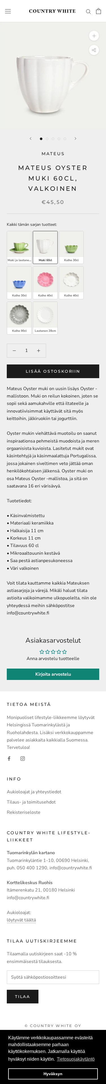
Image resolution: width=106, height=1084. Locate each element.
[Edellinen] (30, 138)
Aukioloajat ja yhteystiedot (34, 792)
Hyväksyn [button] (53, 1073)
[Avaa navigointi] (8, 11)
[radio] (19, 247)
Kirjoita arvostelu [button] (53, 674)
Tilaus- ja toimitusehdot (31, 802)
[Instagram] (22, 758)
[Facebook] (9, 758)
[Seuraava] (75, 138)
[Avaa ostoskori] (98, 11)
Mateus (53, 153)
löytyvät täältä (21, 920)
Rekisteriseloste (23, 812)
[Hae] (88, 11)
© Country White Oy (53, 1025)
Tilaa (22, 996)
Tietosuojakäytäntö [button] (76, 1059)
